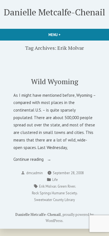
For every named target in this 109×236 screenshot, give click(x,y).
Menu (64, 34)
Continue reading (37, 159)
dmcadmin (34, 173)
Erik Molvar (47, 186)
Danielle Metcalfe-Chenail (54, 12)
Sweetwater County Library (54, 199)
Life (55, 179)
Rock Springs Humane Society (54, 193)
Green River (66, 186)
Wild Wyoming (54, 81)
